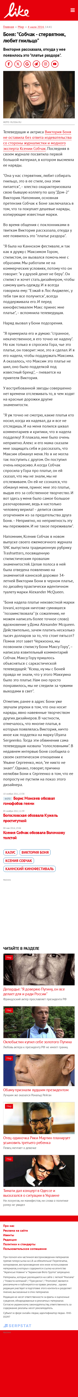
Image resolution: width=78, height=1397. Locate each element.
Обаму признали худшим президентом (36, 1089)
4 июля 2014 (36, 27)
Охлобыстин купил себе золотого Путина (37, 1041)
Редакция (10, 1240)
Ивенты (8, 1235)
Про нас (8, 1226)
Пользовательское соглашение (25, 1249)
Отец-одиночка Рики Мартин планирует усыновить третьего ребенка (36, 1140)
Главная (8, 27)
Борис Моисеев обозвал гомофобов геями (29, 801)
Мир (21, 27)
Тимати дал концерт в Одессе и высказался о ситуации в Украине (31, 1193)
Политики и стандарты (19, 1244)
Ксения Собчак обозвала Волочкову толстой (34, 835)
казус (10, 852)
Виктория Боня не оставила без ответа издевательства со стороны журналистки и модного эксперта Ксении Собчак (37, 140)
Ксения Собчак (18, 860)
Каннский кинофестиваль (29, 869)
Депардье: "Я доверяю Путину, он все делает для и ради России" (34, 991)
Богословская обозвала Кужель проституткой (30, 818)
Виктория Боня (35, 852)
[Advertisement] (39, 912)
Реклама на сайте (15, 1230)
